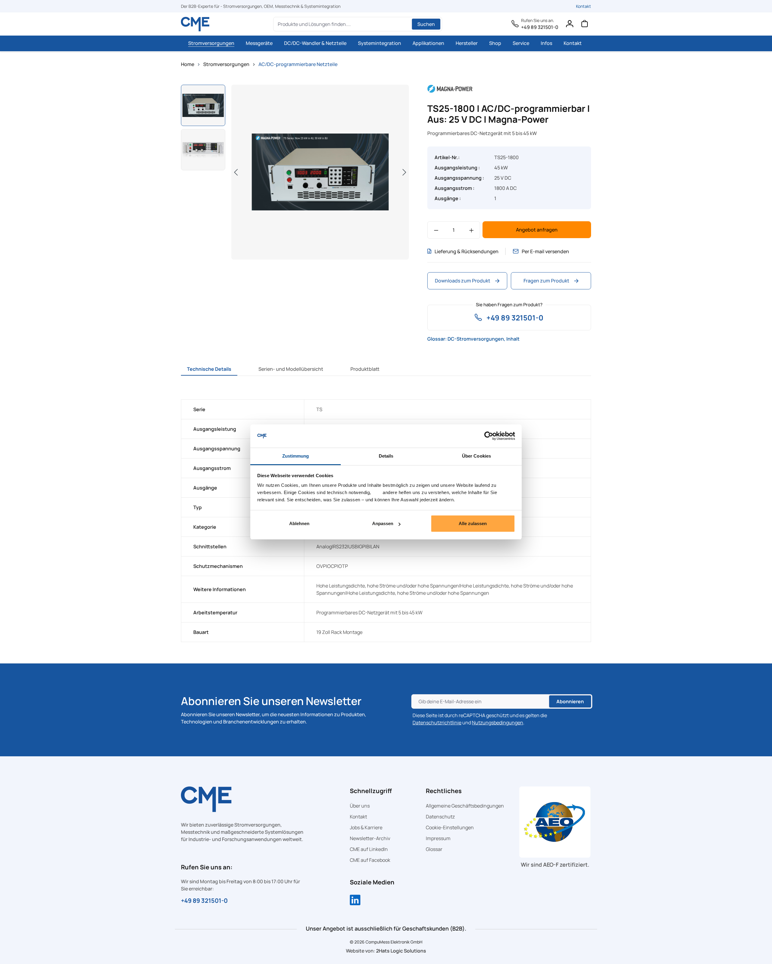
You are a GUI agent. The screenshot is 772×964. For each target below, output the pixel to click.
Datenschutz (440, 816)
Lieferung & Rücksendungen (466, 251)
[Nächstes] (404, 172)
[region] (295, 173)
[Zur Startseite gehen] (195, 24)
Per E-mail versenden (545, 251)
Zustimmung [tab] (295, 455)
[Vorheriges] (235, 172)
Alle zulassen (473, 523)
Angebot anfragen (537, 229)
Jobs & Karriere (366, 827)
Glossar (434, 849)
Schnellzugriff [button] (371, 791)
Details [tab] (386, 455)
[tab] (209, 369)
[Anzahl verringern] (436, 230)
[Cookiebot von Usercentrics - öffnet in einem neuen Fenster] (488, 436)
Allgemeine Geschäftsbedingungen (465, 805)
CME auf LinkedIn (369, 849)
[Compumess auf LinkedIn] (355, 900)
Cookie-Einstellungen (450, 827)
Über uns (360, 805)
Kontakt (583, 6)
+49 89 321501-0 (539, 27)
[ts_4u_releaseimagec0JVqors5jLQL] (320, 172)
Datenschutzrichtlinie (437, 722)
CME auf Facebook (370, 860)
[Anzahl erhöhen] (471, 230)
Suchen (426, 24)
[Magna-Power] (450, 88)
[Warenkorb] (584, 25)
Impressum (438, 838)
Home (187, 64)
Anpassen (382, 523)
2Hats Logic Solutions (401, 950)
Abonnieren (570, 701)
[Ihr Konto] (569, 25)
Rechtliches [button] (444, 791)
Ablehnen (299, 523)
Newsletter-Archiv (370, 838)
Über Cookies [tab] (476, 455)
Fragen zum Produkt (546, 280)
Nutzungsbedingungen (497, 722)
